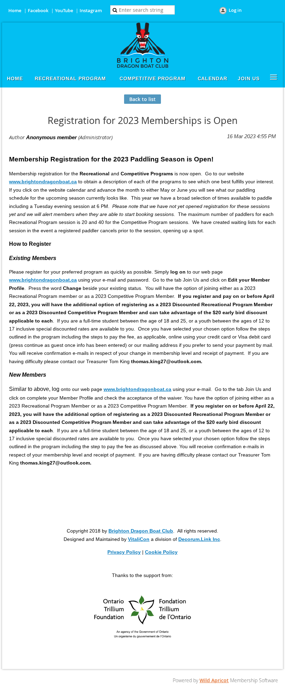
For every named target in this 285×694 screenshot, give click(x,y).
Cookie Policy (161, 552)
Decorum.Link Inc (199, 539)
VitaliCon (138, 539)
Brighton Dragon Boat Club (140, 531)
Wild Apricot (214, 680)
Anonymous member (51, 137)
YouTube (64, 10)
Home (14, 10)
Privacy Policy (124, 552)
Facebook (38, 10)
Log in (235, 10)
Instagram (91, 10)
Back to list (142, 99)
